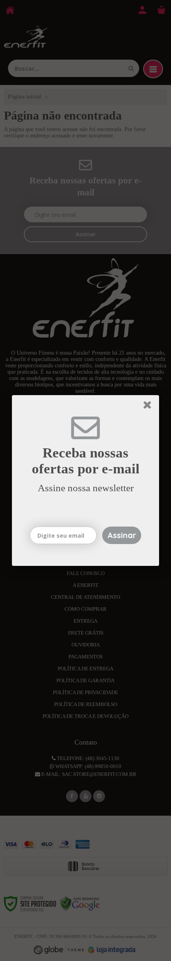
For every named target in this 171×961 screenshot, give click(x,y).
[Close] (150, 406)
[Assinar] (121, 535)
